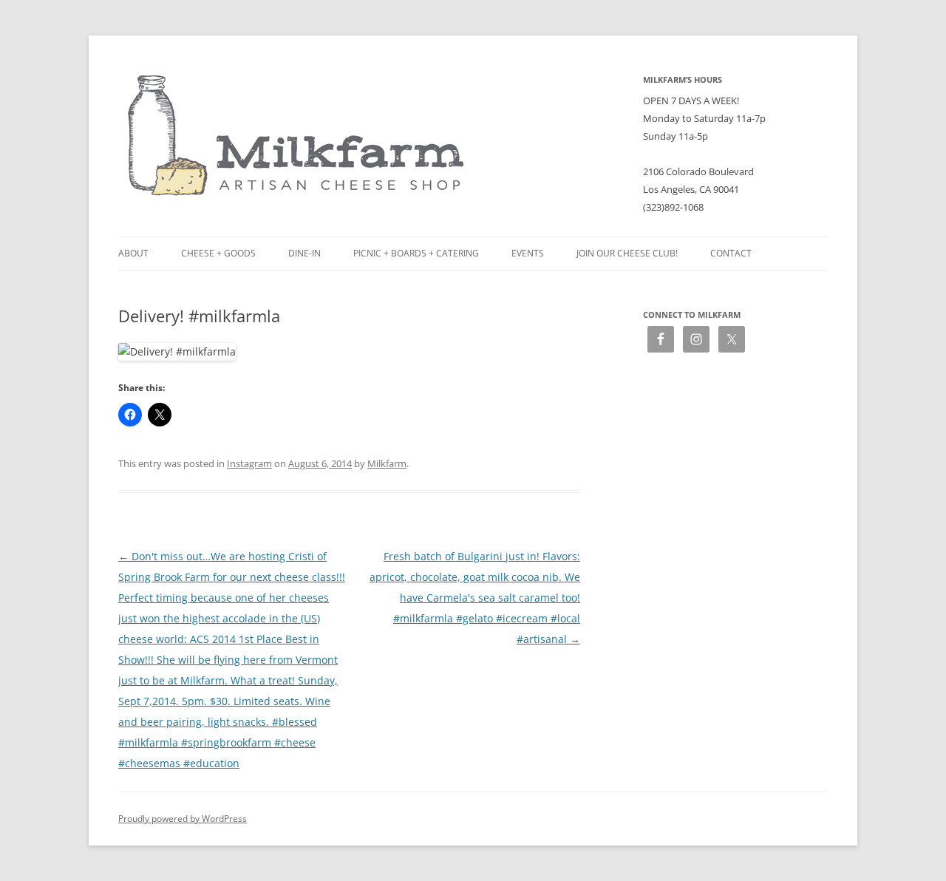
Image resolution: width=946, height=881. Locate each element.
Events (527, 253)
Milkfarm (386, 463)
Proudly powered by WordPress (182, 818)
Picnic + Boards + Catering (416, 253)
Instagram (249, 463)
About (133, 253)
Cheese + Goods (218, 253)
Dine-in (304, 253)
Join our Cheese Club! (627, 253)
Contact (731, 253)
